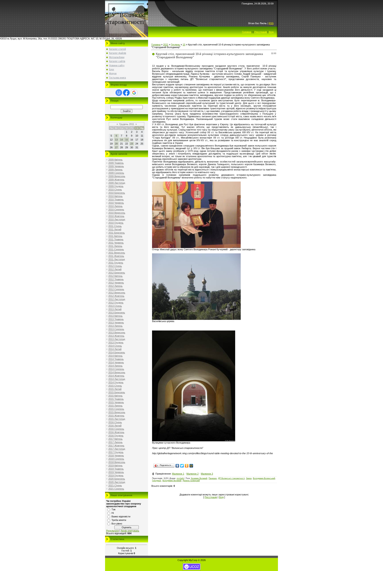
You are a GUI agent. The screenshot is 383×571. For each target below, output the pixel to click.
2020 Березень (116, 478)
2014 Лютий (114, 349)
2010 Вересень (116, 212)
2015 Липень (115, 405)
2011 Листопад (116, 259)
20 (116, 143)
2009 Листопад (116, 183)
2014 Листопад (116, 379)
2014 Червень (116, 362)
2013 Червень (116, 322)
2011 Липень (115, 246)
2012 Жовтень (116, 296)
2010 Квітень (115, 196)
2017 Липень (115, 442)
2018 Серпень (116, 459)
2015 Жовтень (116, 415)
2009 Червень (116, 166)
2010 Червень (116, 202)
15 (126, 139)
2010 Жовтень (116, 216)
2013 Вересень (116, 332)
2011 (165, 44)
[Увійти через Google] (134, 92)
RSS (271, 23)
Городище (156, 480)
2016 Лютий (114, 425)
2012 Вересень (116, 292)
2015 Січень (115, 385)
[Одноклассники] (186, 466)
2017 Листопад (116, 449)
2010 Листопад (116, 219)
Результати (112, 530)
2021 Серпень (116, 488)
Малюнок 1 (178, 473)
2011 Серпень (116, 249)
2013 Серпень (116, 329)
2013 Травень (116, 319)
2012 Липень (115, 286)
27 (116, 147)
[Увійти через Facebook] (126, 92)
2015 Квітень (115, 395)
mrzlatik (180, 478)
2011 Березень (116, 232)
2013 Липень (115, 326)
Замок (249, 478)
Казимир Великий (199, 478)
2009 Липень (115, 169)
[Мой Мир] (191, 466)
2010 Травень (116, 199)
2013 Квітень (115, 316)
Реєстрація (260, 32)
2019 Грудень (115, 475)
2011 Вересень (116, 252)
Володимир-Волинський (264, 478)
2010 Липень (115, 206)
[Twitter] (182, 466)
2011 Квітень (115, 236)
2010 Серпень (116, 209)
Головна (246, 32)
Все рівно (116, 523)
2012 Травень (116, 279)
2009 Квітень (115, 159)
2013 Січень (115, 306)
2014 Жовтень (116, 375)
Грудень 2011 (126, 124)
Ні (112, 513)
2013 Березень (116, 312)
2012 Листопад (116, 299)
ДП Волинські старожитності (231, 478)
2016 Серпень (116, 429)
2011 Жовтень (116, 256)
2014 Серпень (116, 369)
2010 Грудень (115, 222)
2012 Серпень (116, 289)
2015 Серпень (116, 409)
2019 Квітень (115, 465)
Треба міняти (118, 520)
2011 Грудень (115, 262)
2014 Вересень (116, 372)
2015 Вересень (116, 412)
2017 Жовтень (116, 445)
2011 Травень (115, 239)
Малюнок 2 (192, 473)
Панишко (213, 478)
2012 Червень (116, 282)
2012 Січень (115, 266)
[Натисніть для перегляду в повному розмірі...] (196, 247)
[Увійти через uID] (118, 92)
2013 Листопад (116, 339)
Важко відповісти (120, 516)
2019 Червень (116, 472)
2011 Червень (116, 242)
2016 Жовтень (116, 432)
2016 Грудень (115, 435)
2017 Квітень (115, 439)
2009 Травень (116, 163)
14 (121, 139)
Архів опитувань (130, 530)
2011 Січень (115, 226)
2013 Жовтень (116, 335)
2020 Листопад (116, 482)
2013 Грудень (115, 342)
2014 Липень (115, 365)
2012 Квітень (115, 276)
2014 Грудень (115, 382)
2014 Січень (115, 345)
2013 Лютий (114, 309)
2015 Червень (116, 402)
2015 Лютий (114, 389)
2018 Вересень (116, 462)
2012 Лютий (114, 269)
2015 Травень (116, 399)
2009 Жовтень (116, 179)
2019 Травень (116, 468)
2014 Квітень (115, 355)
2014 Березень (116, 352)
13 (116, 139)
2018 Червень (116, 455)
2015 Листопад (116, 419)
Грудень (175, 44)
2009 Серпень (116, 173)
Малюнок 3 (207, 473)
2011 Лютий (114, 229)
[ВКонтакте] (177, 466)
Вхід (271, 32)
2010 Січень (115, 189)
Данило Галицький (191, 480)
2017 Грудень (115, 452)
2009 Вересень (116, 176)
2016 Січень (115, 422)
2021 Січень (115, 485)
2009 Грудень (115, 186)
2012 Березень (116, 272)
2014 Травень (116, 359)
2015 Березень (116, 392)
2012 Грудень (115, 302)
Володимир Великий (171, 480)
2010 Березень (116, 193)
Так (113, 509)
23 (131, 143)
